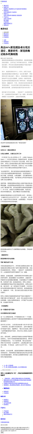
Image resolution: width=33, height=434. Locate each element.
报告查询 (19, 15)
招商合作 (6, 25)
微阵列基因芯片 (8, 23)
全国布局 (8, 15)
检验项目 (14, 15)
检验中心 (6, 13)
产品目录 (8, 18)
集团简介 (6, 8)
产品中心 (6, 17)
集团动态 (6, 10)
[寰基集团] (16, 1)
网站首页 (6, 5)
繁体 (2, 432)
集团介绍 (6, 7)
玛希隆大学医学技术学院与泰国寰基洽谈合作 (16, 383)
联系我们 (24, 8)
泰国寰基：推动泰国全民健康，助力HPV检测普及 (17, 385)
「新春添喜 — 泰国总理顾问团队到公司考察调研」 (17, 378)
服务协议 (3, 419)
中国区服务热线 (5, 422)
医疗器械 (6, 20)
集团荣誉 (11, 8)
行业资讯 (14, 12)
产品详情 (6, 21)
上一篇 (8, 365)
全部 (5, 12)
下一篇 (15, 367)
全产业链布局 (17, 8)
